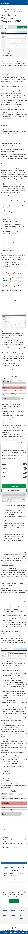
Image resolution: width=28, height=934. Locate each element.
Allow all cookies (14, 486)
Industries (5, 910)
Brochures (7, 53)
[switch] (25, 468)
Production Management (7, 9)
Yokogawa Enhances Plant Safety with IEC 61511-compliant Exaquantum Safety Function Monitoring (13, 868)
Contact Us (14, 901)
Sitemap (14, 928)
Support (21, 915)
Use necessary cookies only (14, 490)
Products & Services (11, 6)
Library (4, 915)
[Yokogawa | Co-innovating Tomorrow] (5, 3)
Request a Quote (22, 27)
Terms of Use (14, 926)
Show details (21, 482)
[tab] (3, 307)
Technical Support (8, 55)
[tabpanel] (14, 39)
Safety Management (18, 9)
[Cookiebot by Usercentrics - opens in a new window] (21, 442)
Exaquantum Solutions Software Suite (14, 843)
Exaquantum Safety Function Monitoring (15, 840)
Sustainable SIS (9, 847)
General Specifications (10, 51)
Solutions (13, 910)
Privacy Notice (14, 927)
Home (5, 6)
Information (20, 6)
